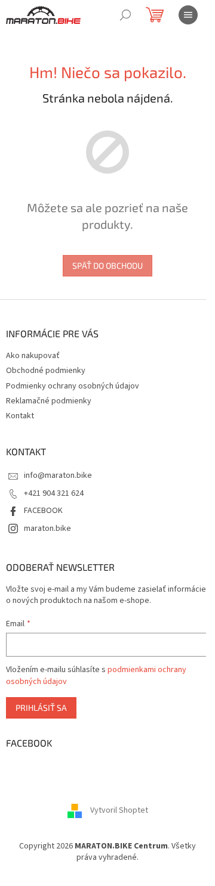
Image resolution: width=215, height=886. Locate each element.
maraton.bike (47, 528)
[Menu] (188, 15)
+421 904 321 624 (54, 493)
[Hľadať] (125, 15)
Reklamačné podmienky (48, 401)
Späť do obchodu (107, 265)
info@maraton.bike (58, 475)
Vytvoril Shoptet (119, 810)
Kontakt (20, 416)
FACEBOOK (43, 511)
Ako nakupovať (33, 356)
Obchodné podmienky (45, 371)
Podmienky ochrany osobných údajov (72, 386)
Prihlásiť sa (41, 707)
